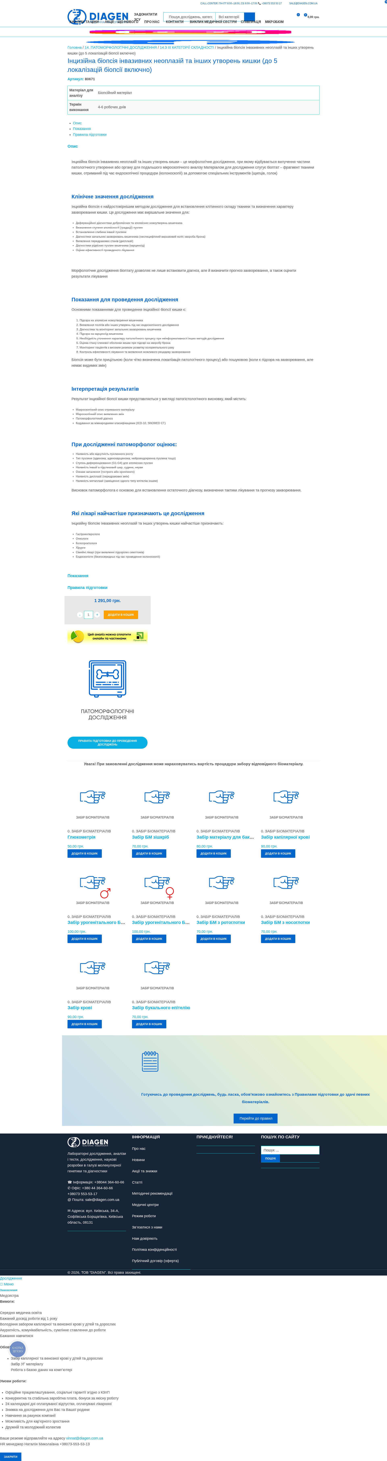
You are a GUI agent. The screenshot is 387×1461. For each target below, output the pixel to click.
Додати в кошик (121, 614)
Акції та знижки (144, 1171)
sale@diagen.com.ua (102, 1200)
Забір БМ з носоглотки (285, 922)
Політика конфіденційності (154, 1250)
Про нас (139, 1149)
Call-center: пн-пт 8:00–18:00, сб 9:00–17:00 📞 (241, 3)
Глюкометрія (82, 837)
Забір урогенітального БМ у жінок (169, 922)
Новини (138, 1160)
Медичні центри (145, 1205)
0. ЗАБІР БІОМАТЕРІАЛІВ (89, 831)
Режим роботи (144, 1216)
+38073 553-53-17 (82, 1194)
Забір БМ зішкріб (150, 837)
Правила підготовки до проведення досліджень (107, 742)
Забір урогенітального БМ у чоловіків (109, 922)
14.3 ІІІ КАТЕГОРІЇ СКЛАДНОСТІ (187, 47)
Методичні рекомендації (152, 1193)
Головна (75, 47)
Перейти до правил (256, 1118)
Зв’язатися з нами (147, 1227)
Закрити (10, 1456)
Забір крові (80, 1007)
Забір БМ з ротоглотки (221, 922)
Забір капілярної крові (285, 837)
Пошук (270, 1158)
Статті (137, 1182)
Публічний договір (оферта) (155, 1261)
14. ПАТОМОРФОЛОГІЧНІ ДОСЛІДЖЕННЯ (121, 47)
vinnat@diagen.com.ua (84, 1438)
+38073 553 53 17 (272, 3)
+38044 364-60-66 (109, 1182)
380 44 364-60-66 (98, 1188)
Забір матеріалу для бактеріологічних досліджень (251, 837)
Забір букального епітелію (161, 1007)
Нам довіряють (144, 1239)
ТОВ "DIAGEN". (94, 1273)
